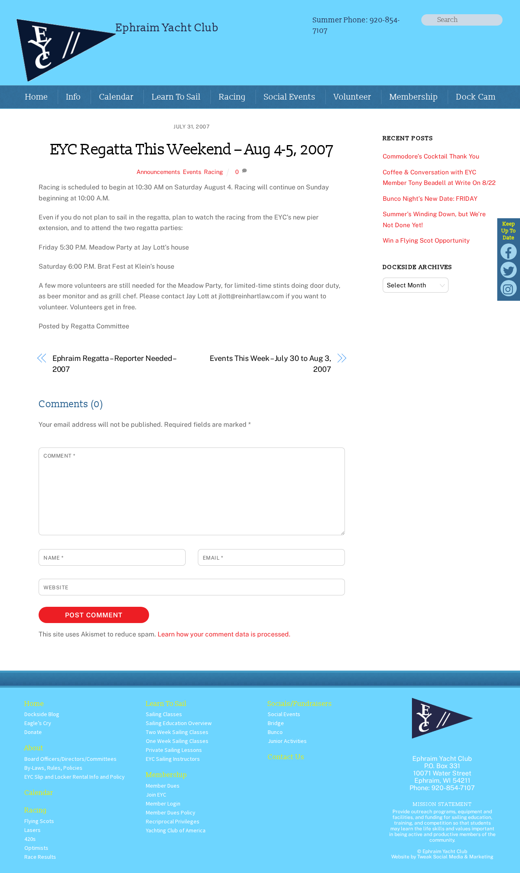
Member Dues (163, 785)
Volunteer (352, 97)
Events (192, 171)
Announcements (158, 171)
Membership (414, 97)
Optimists (36, 847)
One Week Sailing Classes (177, 741)
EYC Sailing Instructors (173, 758)
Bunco (275, 732)
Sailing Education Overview (179, 723)
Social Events (290, 97)
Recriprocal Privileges (172, 821)
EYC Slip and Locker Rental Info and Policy (74, 776)
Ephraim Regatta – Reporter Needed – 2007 (114, 363)
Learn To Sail (176, 97)
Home (36, 97)
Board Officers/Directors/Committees (70, 758)
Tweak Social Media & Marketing (455, 857)
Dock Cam (476, 97)
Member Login (163, 803)
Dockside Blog (41, 714)
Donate (33, 732)
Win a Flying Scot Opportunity (426, 240)
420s (30, 839)
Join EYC (156, 794)
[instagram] (508, 287)
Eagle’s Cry (37, 723)
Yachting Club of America (176, 830)
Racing (232, 97)
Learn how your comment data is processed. (224, 634)
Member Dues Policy (170, 812)
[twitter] (508, 269)
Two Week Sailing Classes (177, 732)
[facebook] (508, 251)
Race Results (40, 856)
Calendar (116, 97)
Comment (59, 456)
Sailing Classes (164, 714)
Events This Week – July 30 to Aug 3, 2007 (270, 363)
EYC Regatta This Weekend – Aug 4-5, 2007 (192, 149)
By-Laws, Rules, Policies (53, 767)
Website (56, 587)
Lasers (32, 830)
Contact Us (286, 757)
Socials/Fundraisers (300, 703)
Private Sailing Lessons (174, 750)
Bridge (276, 723)
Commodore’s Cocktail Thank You (431, 156)
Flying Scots (39, 821)
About (33, 748)
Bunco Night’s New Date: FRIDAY (430, 198)
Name (53, 558)
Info (73, 97)
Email (213, 558)
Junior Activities (287, 741)
